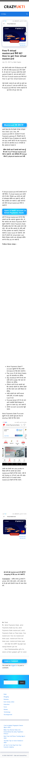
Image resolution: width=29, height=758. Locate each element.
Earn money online (9, 702)
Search (6, 679)
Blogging (6, 697)
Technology (7, 712)
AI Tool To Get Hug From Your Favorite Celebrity (12, 746)
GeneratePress (23, 755)
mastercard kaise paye (17, 641)
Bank (6, 622)
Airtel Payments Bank (12, 625)
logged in (14, 666)
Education (6, 704)
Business (6, 699)
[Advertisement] (14, 108)
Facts (5, 707)
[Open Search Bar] (27, 14)
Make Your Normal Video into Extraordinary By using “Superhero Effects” (13, 732)
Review (6, 709)
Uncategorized (8, 715)
